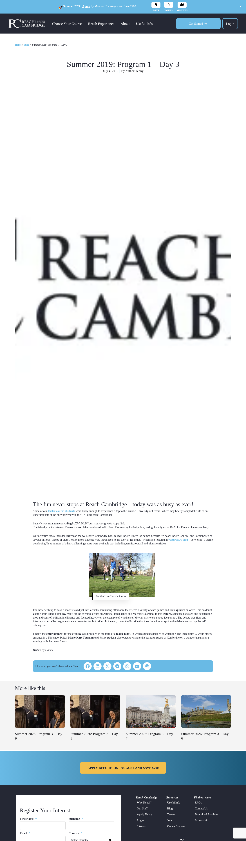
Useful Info (144, 23)
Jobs (169, 820)
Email (25, 833)
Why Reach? (144, 802)
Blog (26, 44)
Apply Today (144, 814)
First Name (28, 818)
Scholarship (201, 820)
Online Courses (176, 826)
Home (18, 44)
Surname (76, 818)
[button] (88, 666)
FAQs (198, 802)
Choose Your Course (67, 23)
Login (230, 23)
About (125, 23)
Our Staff (142, 808)
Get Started (196, 23)
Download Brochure (206, 814)
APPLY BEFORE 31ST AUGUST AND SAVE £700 (123, 768)
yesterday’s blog (178, 539)
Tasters (171, 814)
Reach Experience (101, 23)
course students (61, 511)
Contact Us (201, 808)
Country (75, 833)
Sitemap (141, 826)
